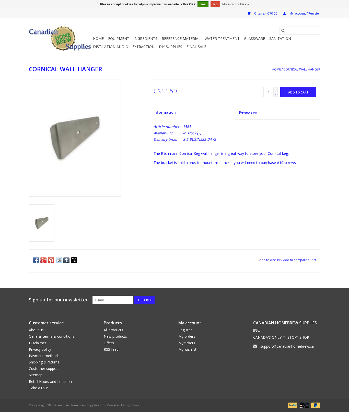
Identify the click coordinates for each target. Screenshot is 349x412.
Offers (109, 342)
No (215, 4)
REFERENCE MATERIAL (181, 38)
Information (165, 112)
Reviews (248, 112)
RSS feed (111, 349)
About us (36, 329)
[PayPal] (292, 405)
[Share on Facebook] (36, 260)
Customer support (44, 368)
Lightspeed (133, 405)
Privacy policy (40, 349)
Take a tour (38, 387)
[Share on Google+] (43, 260)
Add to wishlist (270, 260)
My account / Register (304, 13)
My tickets (186, 342)
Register (185, 329)
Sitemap (35, 374)
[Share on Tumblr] (66, 260)
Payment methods (44, 355)
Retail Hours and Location (50, 381)
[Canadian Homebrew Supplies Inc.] (60, 38)
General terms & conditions (51, 336)
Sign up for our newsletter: (59, 299)
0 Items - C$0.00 (265, 13)
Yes (203, 4)
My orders (186, 336)
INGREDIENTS (145, 38)
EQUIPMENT (118, 38)
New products (115, 336)
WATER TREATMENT (222, 38)
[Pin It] (51, 260)
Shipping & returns (44, 362)
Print (313, 260)
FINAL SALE (196, 46)
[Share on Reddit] (59, 260)
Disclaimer (37, 342)
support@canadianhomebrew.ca (287, 346)
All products (113, 329)
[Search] (283, 31)
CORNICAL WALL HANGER (301, 69)
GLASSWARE (254, 38)
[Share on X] (74, 260)
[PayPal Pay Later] (314, 405)
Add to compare (295, 260)
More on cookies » (235, 4)
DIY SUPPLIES (170, 46)
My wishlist (187, 349)
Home (98, 38)
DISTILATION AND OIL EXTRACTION (124, 46)
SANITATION (280, 38)
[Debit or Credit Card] (303, 405)
